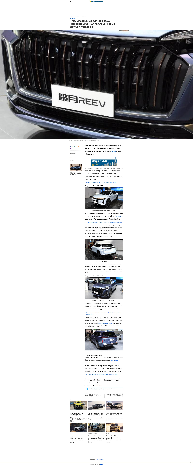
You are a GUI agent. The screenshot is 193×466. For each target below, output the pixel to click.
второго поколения (91, 153)
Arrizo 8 (87, 218)
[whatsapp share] (74, 146)
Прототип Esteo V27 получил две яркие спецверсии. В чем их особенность (114, 437)
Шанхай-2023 (72, 18)
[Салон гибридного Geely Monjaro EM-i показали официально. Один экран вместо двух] (114, 405)
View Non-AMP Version (100, 459)
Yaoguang (113, 151)
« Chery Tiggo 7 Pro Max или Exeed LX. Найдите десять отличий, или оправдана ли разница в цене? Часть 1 (93, 395)
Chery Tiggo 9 (118, 216)
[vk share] (76, 146)
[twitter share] (72, 146)
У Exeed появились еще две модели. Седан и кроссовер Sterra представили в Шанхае (104, 222)
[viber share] (70, 148)
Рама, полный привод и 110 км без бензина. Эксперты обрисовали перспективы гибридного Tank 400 (96, 437)
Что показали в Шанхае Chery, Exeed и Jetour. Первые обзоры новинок (101, 182)
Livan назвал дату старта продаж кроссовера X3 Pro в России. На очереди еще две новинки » (114, 395)
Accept (102, 464)
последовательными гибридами (105, 323)
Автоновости (108, 433)
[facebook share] (70, 146)
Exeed (71, 157)
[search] (122, 1)
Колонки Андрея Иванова (92, 433)
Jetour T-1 (92, 218)
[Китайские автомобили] (96, 1)
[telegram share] (80, 146)
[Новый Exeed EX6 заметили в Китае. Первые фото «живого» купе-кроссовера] (76, 167)
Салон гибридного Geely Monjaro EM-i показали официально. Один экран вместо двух (114, 414)
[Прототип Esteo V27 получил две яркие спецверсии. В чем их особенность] (114, 427)
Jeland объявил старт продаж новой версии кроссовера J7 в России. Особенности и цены (77, 437)
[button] (104, 161)
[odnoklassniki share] (78, 146)
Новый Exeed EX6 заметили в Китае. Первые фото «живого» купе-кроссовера (75, 173)
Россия (71, 433)
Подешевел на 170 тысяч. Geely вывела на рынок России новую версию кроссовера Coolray (95, 414)
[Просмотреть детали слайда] (104, 390)
